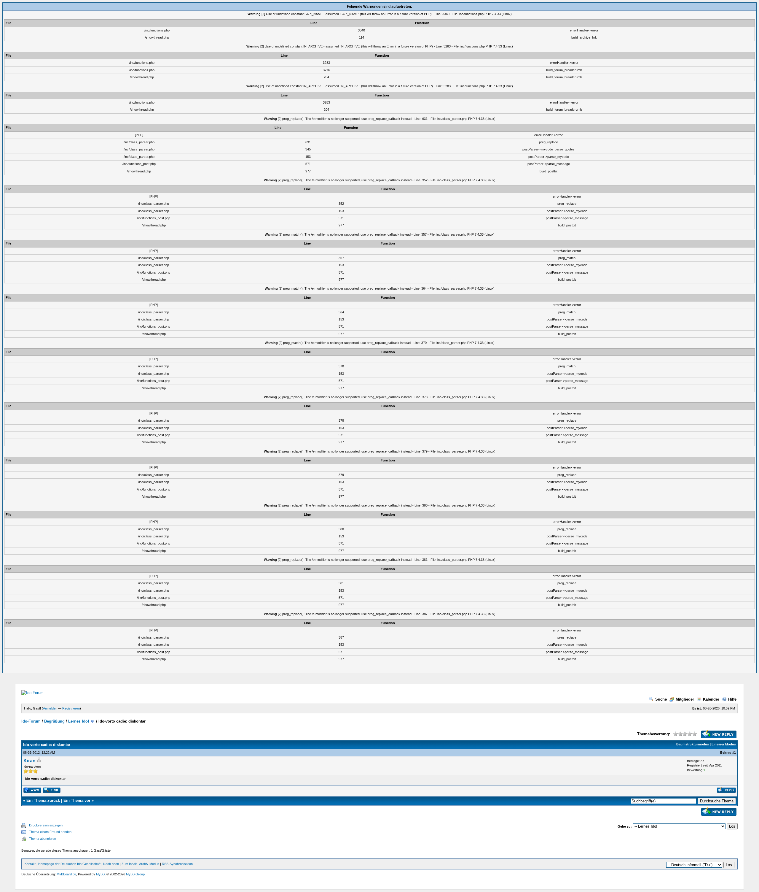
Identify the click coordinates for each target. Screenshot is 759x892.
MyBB (100, 874)
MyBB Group (135, 874)
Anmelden (50, 708)
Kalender (711, 699)
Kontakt (30, 864)
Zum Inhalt (129, 864)
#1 (734, 752)
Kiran (29, 760)
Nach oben (111, 864)
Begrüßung (54, 721)
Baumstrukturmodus (692, 744)
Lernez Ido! (78, 721)
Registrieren (71, 708)
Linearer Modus (724, 744)
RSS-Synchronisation (177, 864)
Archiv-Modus (149, 864)
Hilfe (732, 699)
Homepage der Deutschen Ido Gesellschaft (69, 864)
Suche (661, 699)
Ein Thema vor (76, 800)
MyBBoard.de (66, 874)
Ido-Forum (31, 721)
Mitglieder (685, 699)
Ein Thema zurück (43, 800)
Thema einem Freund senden (50, 832)
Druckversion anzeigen (46, 825)
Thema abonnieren (42, 838)
